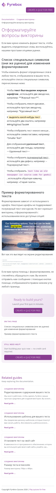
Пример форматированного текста (20, 334)
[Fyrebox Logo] (12, 4)
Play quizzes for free (37, 489)
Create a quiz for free (40, 9)
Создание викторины (26, 19)
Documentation (8, 19)
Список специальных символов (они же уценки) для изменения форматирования (26, 328)
